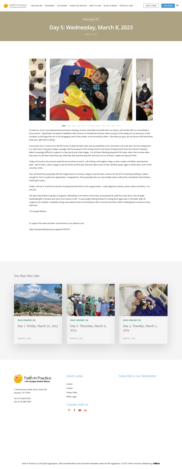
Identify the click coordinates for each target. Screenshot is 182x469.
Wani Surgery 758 (91, 19)
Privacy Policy (71, 392)
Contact (69, 388)
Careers (69, 384)
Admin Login (71, 396)
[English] (178, 5)
